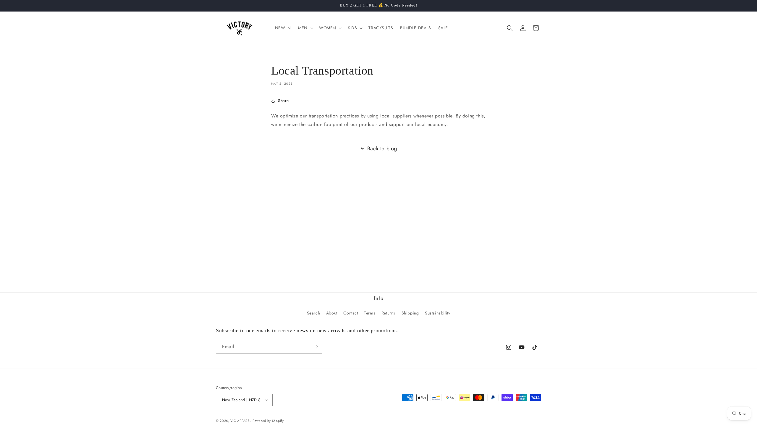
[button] (305, 28)
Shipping (410, 313)
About (331, 313)
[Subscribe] (315, 347)
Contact (350, 313)
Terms (369, 313)
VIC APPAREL (240, 420)
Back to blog (382, 148)
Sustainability (437, 313)
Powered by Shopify (268, 420)
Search (313, 313)
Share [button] (283, 101)
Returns (388, 313)
